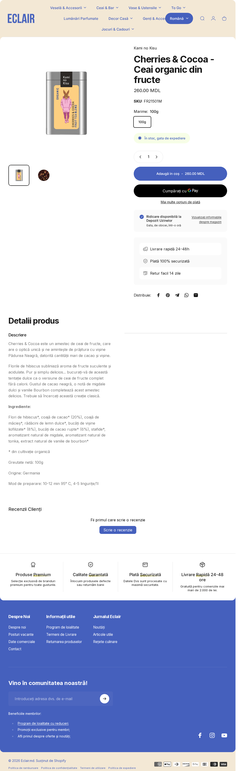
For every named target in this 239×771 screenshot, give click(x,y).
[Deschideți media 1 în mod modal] (66, 103)
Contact (14, 649)
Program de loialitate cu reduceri (43, 723)
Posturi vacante (21, 634)
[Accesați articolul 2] (43, 175)
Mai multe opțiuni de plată (180, 202)
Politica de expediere (122, 768)
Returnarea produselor (64, 642)
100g (142, 122)
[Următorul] (113, 110)
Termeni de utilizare (92, 768)
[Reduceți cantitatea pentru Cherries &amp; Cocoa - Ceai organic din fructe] (139, 157)
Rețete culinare (105, 642)
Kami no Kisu (145, 48)
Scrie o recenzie (117, 530)
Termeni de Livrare (61, 634)
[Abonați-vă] (104, 698)
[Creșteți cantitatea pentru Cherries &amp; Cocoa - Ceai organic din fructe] (157, 157)
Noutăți (99, 627)
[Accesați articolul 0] (18, 175)
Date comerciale (21, 642)
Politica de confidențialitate (59, 768)
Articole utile (103, 634)
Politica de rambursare (23, 768)
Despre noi (17, 627)
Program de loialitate (62, 627)
